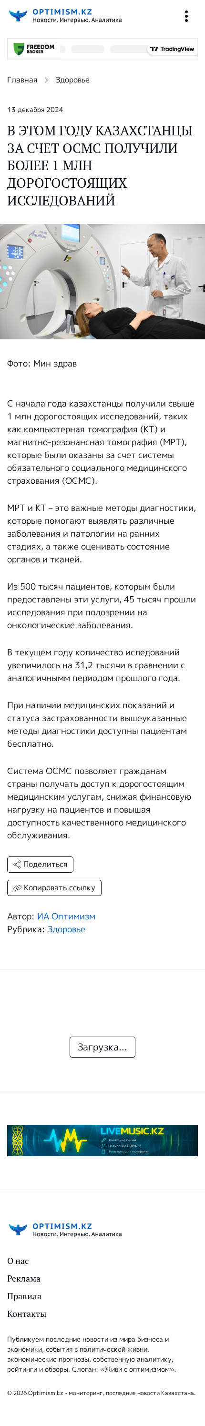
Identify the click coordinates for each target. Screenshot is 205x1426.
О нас (18, 1260)
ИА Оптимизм (66, 916)
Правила (24, 1296)
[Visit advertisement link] (102, 1140)
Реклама (24, 1278)
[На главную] (64, 16)
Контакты (26, 1313)
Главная (22, 79)
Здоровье (73, 79)
